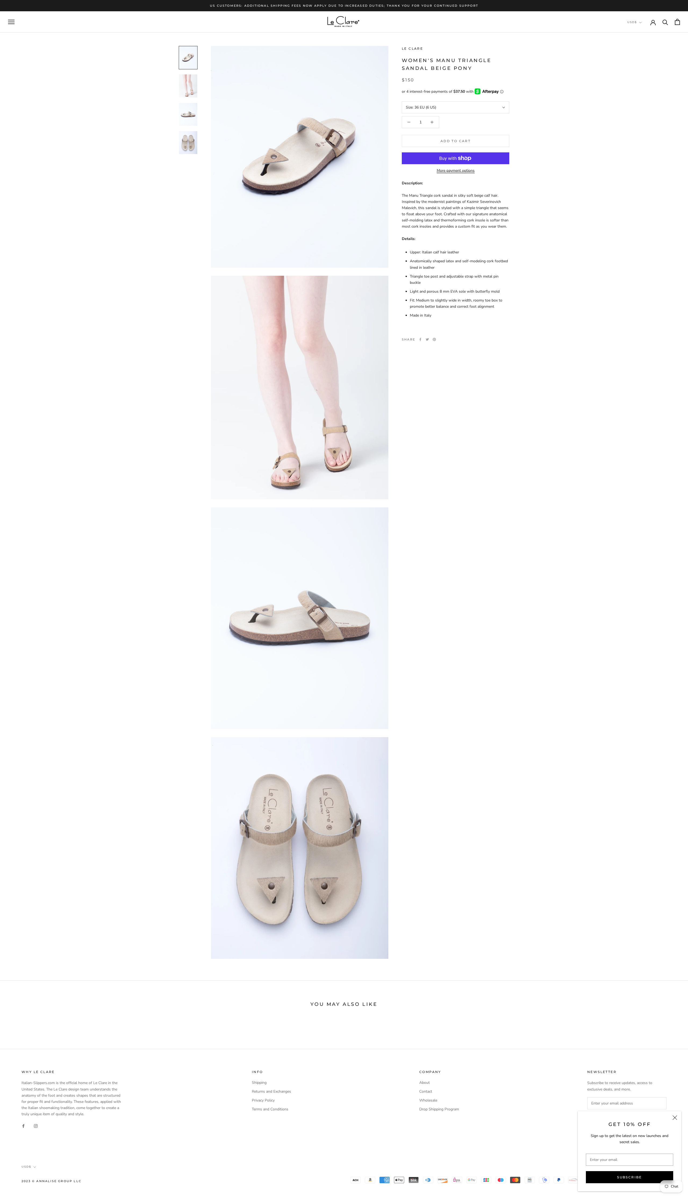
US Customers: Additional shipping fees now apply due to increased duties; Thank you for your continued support (344, 6)
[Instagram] (36, 1125)
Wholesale (428, 1100)
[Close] (674, 1117)
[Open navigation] (11, 22)
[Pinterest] (434, 339)
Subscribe (629, 1177)
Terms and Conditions (270, 1109)
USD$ (632, 22)
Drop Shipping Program (439, 1109)
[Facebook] (420, 339)
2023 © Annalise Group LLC (51, 1181)
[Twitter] (427, 339)
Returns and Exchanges (271, 1091)
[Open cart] (677, 22)
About (424, 1082)
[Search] (665, 22)
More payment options (456, 170)
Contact (425, 1091)
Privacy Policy (263, 1100)
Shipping (259, 1082)
